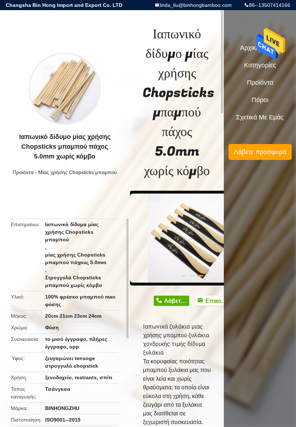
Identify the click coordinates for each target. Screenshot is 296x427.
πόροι (260, 99)
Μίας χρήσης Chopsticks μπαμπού (77, 172)
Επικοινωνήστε (217, 301)
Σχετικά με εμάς (260, 117)
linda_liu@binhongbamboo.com (196, 5)
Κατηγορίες (260, 65)
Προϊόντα (23, 172)
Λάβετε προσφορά (260, 152)
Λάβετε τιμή (176, 301)
